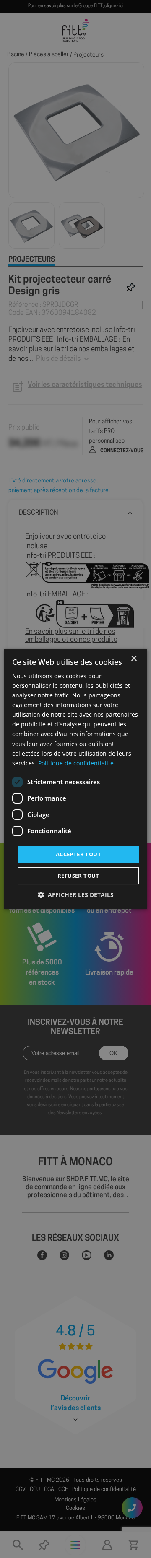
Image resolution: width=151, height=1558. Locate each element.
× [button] (133, 659)
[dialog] (75, 779)
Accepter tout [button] (78, 854)
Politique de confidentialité (76, 763)
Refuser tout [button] (78, 875)
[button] (76, 895)
